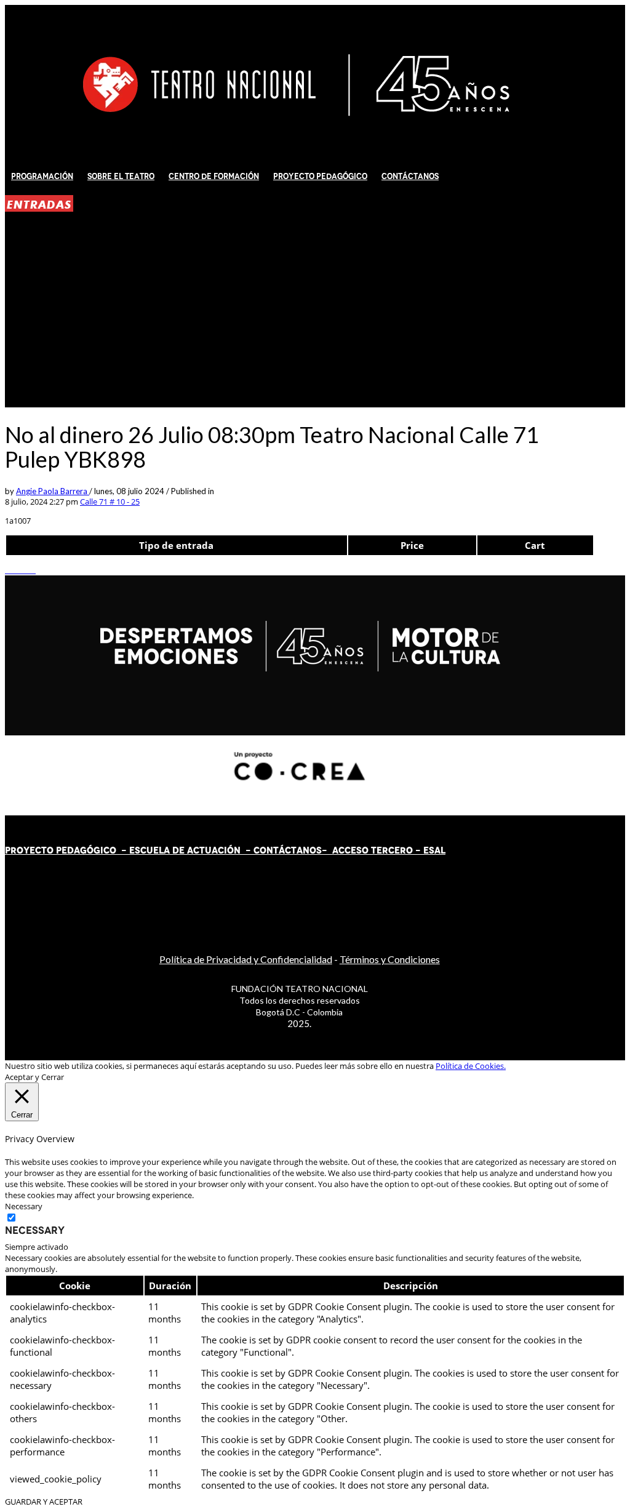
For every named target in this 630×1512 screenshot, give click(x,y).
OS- (319, 850)
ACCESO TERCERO (373, 850)
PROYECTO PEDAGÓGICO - (67, 850)
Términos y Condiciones (390, 959)
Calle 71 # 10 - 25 (110, 501)
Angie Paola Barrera (52, 491)
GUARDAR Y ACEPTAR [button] (43, 1501)
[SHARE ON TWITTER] (8, 569)
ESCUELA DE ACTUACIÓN (185, 850)
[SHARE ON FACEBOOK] (14, 569)
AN (303, 850)
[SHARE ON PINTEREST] (26, 569)
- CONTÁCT (269, 850)
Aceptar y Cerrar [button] (34, 1076)
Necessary (35, 1230)
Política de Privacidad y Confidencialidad (245, 959)
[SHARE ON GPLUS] (20, 569)
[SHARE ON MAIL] (33, 569)
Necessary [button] (23, 1206)
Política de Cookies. (471, 1065)
